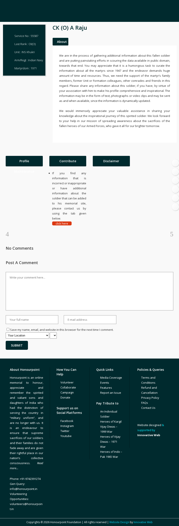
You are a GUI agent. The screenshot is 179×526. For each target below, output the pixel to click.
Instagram (67, 426)
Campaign (67, 392)
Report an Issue (110, 393)
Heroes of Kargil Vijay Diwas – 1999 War (111, 427)
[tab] (24, 161)
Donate (65, 397)
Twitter (64, 431)
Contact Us (148, 408)
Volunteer (67, 382)
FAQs (144, 403)
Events (104, 383)
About (62, 41)
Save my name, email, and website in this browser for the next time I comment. (62, 330)
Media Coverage (111, 378)
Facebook (66, 421)
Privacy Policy (150, 398)
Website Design (119, 522)
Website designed (149, 425)
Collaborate (68, 387)
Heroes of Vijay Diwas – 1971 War (110, 442)
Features (106, 388)
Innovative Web (143, 522)
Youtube (66, 436)
